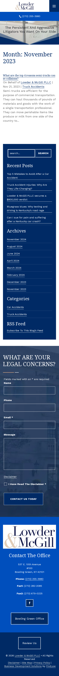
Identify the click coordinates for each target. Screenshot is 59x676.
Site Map (27, 662)
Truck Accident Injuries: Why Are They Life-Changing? (27, 186)
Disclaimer (10, 476)
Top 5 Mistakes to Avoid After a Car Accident (28, 175)
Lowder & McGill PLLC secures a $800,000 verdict (26, 197)
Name (7, 382)
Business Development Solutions (23, 666)
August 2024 (14, 246)
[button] (54, 6)
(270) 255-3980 (31, 16)
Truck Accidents (33, 86)
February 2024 (16, 274)
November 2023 (16, 289)
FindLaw (51, 666)
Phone (8, 400)
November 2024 (16, 239)
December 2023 (16, 281)
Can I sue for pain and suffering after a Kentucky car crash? (26, 219)
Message (9, 434)
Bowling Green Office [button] (29, 618)
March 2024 (14, 267)
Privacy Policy (42, 662)
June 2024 (13, 253)
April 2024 (13, 260)
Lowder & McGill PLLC (36, 82)
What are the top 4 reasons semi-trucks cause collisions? (29, 77)
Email (8, 417)
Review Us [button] (29, 643)
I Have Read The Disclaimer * (27, 484)
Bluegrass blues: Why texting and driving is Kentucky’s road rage (27, 208)
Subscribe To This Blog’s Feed (25, 330)
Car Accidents (15, 307)
